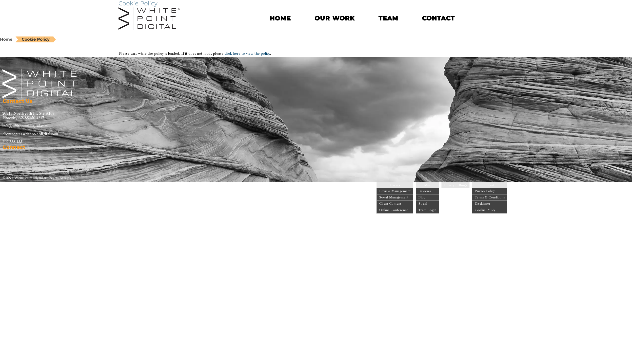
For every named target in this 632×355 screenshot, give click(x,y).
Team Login (427, 210)
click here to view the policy (247, 53)
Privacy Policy (485, 191)
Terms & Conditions (490, 197)
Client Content (390, 203)
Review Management (395, 191)
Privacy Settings (455, 185)
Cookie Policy (36, 39)
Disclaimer (482, 203)
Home (6, 39)
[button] (484, 17)
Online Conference (393, 210)
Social (422, 203)
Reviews (424, 191)
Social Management (393, 197)
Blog (421, 197)
